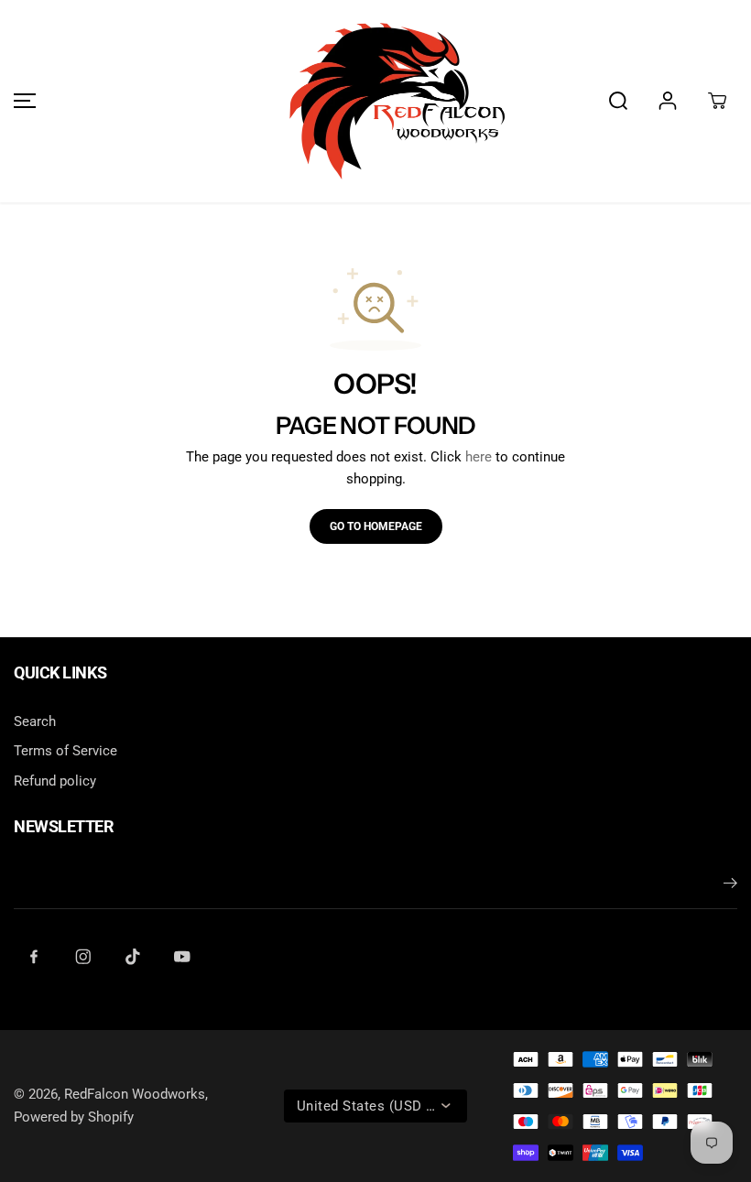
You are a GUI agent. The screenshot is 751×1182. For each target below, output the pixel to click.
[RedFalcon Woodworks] (375, 101)
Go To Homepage (376, 526)
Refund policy (55, 781)
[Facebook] (34, 957)
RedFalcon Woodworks (134, 1094)
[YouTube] (182, 957)
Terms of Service (65, 751)
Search (35, 721)
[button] (22, 101)
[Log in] (668, 101)
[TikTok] (133, 957)
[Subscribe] (730, 886)
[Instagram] (83, 957)
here (478, 457)
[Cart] (717, 101)
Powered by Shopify (74, 1117)
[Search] (618, 101)
